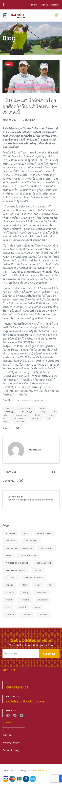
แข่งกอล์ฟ (20, 421)
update (9, 585)
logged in (26, 499)
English (54, 4)
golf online (26, 408)
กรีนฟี (43, 412)
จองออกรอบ (21, 415)
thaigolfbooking (33, 577)
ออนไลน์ (35, 418)
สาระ (8, 607)
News (9, 64)
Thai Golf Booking (37, 770)
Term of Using (10, 750)
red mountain (44, 563)
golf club (11, 540)
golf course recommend (19, 548)
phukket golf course (17, 563)
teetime (9, 412)
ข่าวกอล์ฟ (10, 592)
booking (10, 533)
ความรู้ (25, 592)
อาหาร (37, 607)
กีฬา (50, 585)
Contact (7, 735)
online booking (28, 555)
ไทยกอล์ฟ (43, 614)
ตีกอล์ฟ (38, 415)
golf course (31, 540)
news (43, 408)
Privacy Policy (10, 742)
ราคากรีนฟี (25, 599)
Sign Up (44, 4)
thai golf (27, 412)
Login (34, 4)
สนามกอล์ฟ (18, 418)
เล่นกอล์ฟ (10, 614)
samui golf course (15, 570)
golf (8, 408)
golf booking (44, 533)
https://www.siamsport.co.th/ (30, 400)
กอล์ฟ (37, 585)
